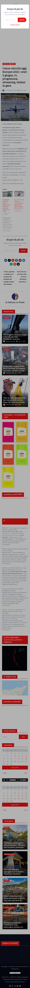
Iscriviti (22, 20)
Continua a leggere (15, 24)
